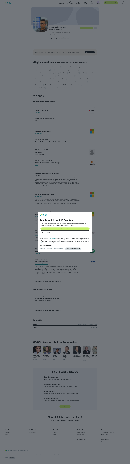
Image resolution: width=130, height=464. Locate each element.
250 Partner (52, 238)
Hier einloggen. (43, 233)
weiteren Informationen (45, 242)
